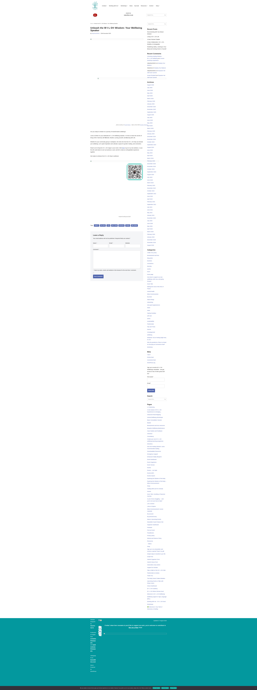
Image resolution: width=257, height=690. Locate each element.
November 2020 (151, 218)
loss (108, 225)
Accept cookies (156, 687)
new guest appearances (153, 305)
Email (111, 243)
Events (149, 467)
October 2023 (150, 169)
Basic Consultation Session (154, 420)
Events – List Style (152, 470)
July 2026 (149, 87)
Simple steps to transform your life (156, 554)
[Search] (165, 15)
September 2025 (151, 112)
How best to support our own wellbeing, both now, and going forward (155, 279)
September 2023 (151, 172)
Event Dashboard (151, 459)
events (149, 269)
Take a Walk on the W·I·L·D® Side (156, 570)
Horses (149, 491)
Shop (148, 546)
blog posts (150, 258)
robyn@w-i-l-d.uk (128, 15)
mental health (150, 291)
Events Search (151, 475)
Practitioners (150, 533)
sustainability (150, 321)
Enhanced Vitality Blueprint (154, 456)
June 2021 (150, 210)
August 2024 (150, 147)
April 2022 (150, 199)
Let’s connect (150, 503)
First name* (150, 376)
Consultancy (150, 436)
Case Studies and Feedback (154, 431)
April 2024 (150, 155)
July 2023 (149, 177)
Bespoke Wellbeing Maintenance (156, 428)
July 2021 (149, 207)
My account (150, 514)
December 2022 (151, 188)
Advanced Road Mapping (154, 414)
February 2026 (151, 101)
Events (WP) (150, 473)
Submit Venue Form (152, 562)
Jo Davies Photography (93, 640)
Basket (149, 422)
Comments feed (151, 360)
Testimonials (150, 324)
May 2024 (149, 153)
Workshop (150, 347)
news (148, 310)
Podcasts (149, 527)
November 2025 (151, 109)
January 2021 (150, 215)
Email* (149, 383)
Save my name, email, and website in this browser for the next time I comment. (115, 270)
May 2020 (149, 226)
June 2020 (150, 223)
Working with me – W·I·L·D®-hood (156, 601)
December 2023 (151, 163)
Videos (150, 543)
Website (127, 243)
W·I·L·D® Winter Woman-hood (155, 591)
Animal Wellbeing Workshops (155, 417)
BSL (95, 15)
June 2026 (150, 90)
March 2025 (150, 128)
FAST (148, 271)
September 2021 (151, 204)
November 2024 (151, 139)
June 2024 (150, 150)
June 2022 (150, 196)
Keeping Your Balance (160, 68)
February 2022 (151, 201)
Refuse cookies (165, 687)
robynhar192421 (96, 33)
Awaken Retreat (144, 124)
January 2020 (150, 237)
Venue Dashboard (152, 586)
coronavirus (150, 263)
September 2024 (151, 144)
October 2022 (150, 191)
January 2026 (150, 104)
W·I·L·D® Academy (152, 588)
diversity (149, 266)
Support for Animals (152, 567)
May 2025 (149, 123)
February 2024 (151, 161)
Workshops (150, 604)
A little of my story (152, 252)
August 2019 (150, 245)
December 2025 (151, 106)
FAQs (148, 486)
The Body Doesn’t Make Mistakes (156, 578)
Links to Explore (151, 506)
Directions (150, 444)
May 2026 (149, 93)
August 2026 (150, 85)
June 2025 (150, 120)
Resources (150, 541)
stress (128, 225)
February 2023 (151, 185)
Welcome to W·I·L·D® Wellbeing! (156, 594)
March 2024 (150, 158)
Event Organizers (151, 462)
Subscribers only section (153, 565)
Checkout (149, 433)
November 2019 (151, 242)
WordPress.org (151, 362)
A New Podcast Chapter (153, 39)
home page (150, 274)
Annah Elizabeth (151, 75)
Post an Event (151, 530)
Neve (91, 665)
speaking (121, 225)
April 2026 (150, 95)
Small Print (150, 556)
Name (95, 243)
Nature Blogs (150, 299)
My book (136, 5)
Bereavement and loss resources (156, 425)
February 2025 (151, 131)
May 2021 (149, 212)
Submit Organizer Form (153, 559)
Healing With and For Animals (155, 488)
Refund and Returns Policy (154, 538)
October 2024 (150, 142)
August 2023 (150, 174)
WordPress (93, 671)
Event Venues (151, 465)
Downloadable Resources (154, 451)
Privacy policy (151, 535)
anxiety (97, 225)
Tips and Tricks (151, 326)
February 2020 (151, 234)
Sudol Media (127, 124)
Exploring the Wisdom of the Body (156, 478)
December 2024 (151, 136)
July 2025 (149, 117)
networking (150, 302)
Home (91, 23)
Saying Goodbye (151, 313)
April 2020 (150, 229)
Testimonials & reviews (153, 573)
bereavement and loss (153, 255)
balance (103, 225)
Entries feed (150, 357)
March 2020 (150, 231)
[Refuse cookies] (255, 688)
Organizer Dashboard (153, 524)
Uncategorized (151, 332)
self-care (114, 225)
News (131, 5)
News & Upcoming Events (154, 519)
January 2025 (150, 133)
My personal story (152, 516)
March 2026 (150, 98)
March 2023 (150, 182)
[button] (106, 5)
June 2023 (150, 180)
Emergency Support (152, 454)
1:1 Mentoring (151, 407)
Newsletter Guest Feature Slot (155, 522)
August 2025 (150, 114)
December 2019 (151, 239)
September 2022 (151, 193)
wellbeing (134, 225)
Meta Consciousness (152, 294)
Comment (96, 249)
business (149, 261)
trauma (149, 329)
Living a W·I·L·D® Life (153, 36)
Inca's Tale (150, 284)
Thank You (150, 575)
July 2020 (149, 220)
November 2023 (151, 166)
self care (149, 316)
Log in (148, 354)
